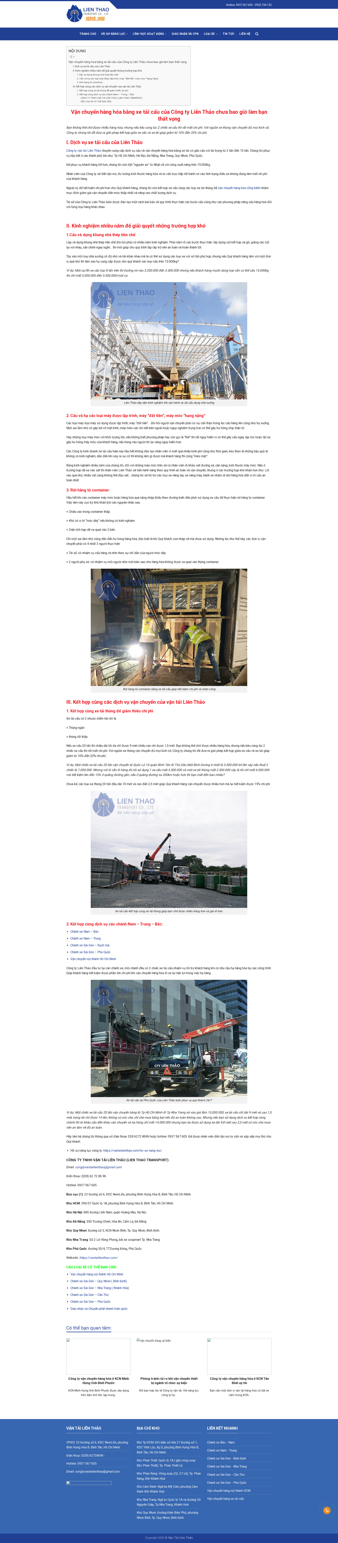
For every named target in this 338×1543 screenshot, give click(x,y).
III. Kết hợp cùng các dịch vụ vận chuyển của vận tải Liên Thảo (107, 86)
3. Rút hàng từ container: (90, 82)
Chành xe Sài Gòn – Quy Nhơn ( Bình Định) (98, 1281)
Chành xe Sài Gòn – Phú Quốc (90, 952)
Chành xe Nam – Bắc (84, 931)
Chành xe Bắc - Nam (221, 1442)
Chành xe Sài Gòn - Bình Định (226, 1458)
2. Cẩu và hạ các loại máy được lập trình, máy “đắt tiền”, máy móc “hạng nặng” (118, 78)
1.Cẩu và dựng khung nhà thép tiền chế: (98, 74)
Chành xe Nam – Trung (85, 938)
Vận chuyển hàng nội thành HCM (228, 1491)
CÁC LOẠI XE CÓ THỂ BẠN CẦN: (96, 101)
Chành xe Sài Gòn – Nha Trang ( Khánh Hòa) (99, 1288)
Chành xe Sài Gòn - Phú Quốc (226, 1483)
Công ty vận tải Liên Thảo (83, 150)
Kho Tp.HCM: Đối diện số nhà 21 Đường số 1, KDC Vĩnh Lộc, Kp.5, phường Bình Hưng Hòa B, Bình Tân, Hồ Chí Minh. (168, 1447)
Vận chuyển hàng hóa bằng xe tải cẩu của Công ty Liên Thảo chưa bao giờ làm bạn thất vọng (127, 62)
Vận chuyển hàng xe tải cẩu (225, 1499)
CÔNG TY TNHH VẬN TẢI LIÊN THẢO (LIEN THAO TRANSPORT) (111, 98)
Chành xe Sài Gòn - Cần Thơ (226, 1475)
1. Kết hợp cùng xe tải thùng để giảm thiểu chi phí (102, 90)
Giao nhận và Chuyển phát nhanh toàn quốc (99, 1309)
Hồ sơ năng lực (113, 34)
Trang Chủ (87, 34)
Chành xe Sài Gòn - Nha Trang (227, 1466)
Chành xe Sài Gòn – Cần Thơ (89, 1295)
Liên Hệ (244, 34)
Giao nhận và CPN (185, 34)
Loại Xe (209, 34)
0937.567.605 (244, 4)
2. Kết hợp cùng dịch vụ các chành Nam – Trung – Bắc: (106, 94)
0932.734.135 (263, 4)
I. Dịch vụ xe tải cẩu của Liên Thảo (91, 66)
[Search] (256, 34)
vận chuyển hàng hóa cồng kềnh (239, 188)
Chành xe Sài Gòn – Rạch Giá (89, 945)
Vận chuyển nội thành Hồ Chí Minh (93, 959)
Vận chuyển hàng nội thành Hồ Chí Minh (96, 1274)
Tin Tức (228, 34)
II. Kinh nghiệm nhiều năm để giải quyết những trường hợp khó (107, 70)
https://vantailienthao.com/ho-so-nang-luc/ (132, 1150)
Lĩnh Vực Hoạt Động (148, 34)
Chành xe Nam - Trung (222, 1450)
